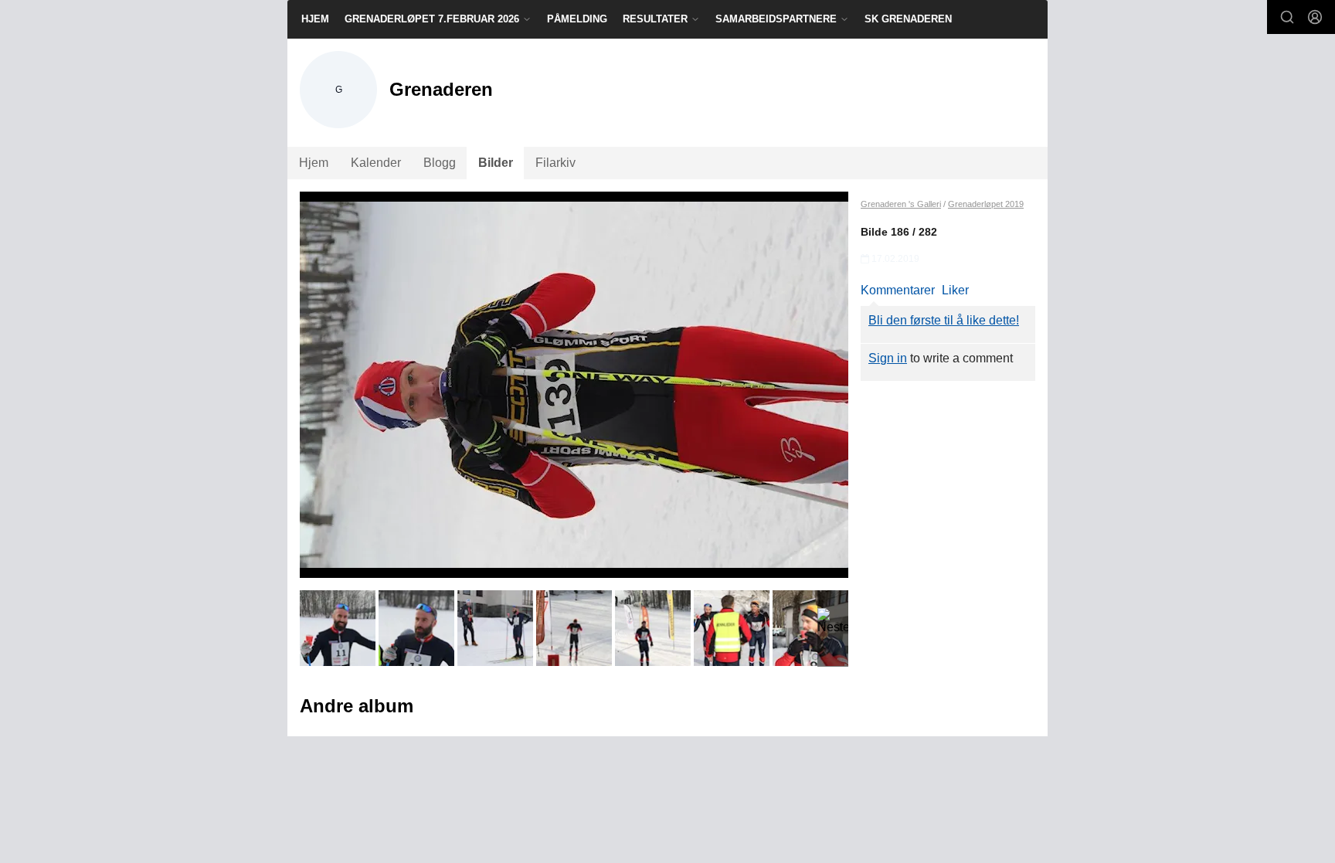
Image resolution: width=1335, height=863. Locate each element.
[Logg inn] (1315, 17)
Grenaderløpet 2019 (986, 204)
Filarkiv (555, 162)
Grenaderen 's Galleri (901, 204)
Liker (955, 290)
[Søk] (1287, 17)
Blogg (439, 162)
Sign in (887, 358)
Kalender (376, 162)
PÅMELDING (577, 19)
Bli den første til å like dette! (943, 320)
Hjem (315, 19)
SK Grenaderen (908, 19)
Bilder (495, 162)
